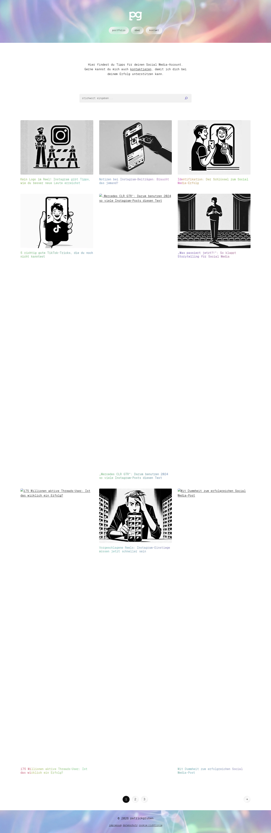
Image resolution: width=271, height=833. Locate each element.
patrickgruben (141, 818)
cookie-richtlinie (150, 825)
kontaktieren (140, 69)
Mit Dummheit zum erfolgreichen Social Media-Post (210, 770)
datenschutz (130, 825)
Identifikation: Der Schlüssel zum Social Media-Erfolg (213, 181)
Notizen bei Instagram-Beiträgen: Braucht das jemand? (134, 181)
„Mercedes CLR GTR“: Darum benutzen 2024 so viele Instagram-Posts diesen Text (133, 476)
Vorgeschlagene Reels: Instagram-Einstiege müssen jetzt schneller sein (134, 549)
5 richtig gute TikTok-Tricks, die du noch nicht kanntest (56, 254)
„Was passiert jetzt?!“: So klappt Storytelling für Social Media (207, 254)
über (137, 30)
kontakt (154, 30)
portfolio (118, 30)
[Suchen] (186, 98)
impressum (115, 825)
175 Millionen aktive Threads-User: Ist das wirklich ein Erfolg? (53, 770)
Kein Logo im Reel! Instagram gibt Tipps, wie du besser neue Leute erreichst (55, 181)
